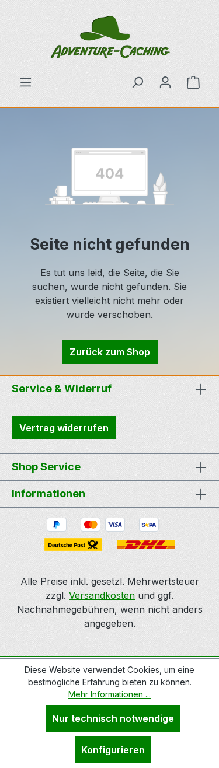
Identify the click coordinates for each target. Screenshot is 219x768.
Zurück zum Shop (109, 352)
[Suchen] (137, 81)
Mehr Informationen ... (109, 694)
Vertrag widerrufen (64, 428)
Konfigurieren (113, 750)
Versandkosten (102, 595)
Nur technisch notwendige (113, 718)
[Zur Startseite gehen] (110, 37)
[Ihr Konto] (165, 81)
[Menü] (26, 81)
